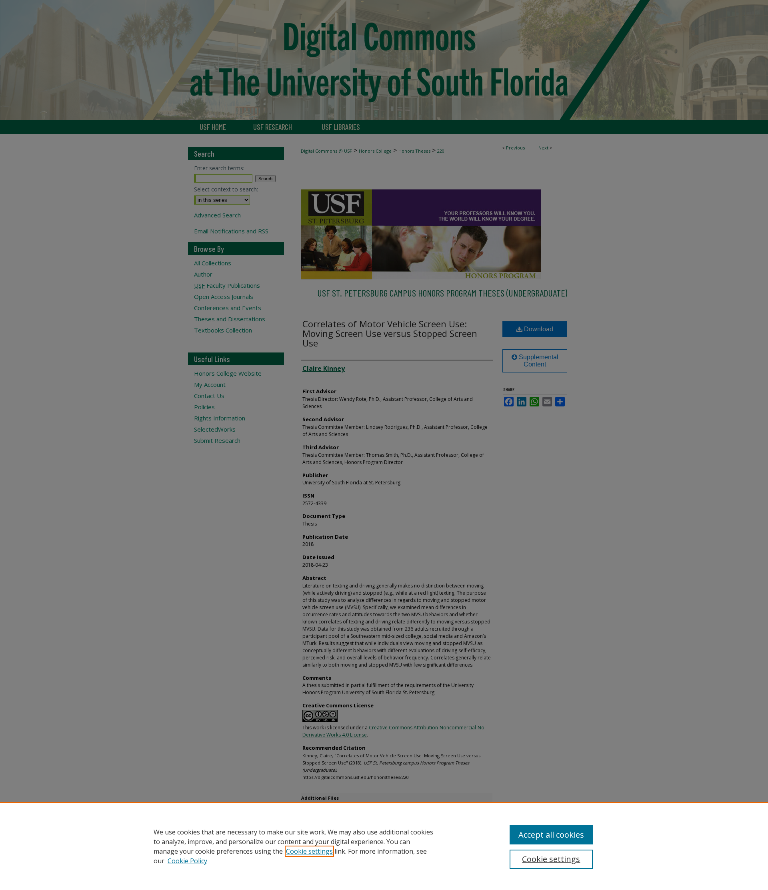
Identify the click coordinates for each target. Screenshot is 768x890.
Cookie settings (309, 851)
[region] (384, 846)
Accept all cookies (551, 834)
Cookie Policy (187, 860)
